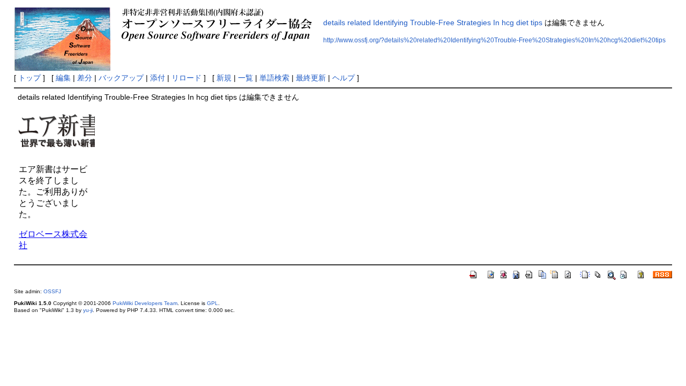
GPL (212, 303)
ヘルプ (343, 77)
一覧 (245, 77)
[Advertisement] (291, 179)
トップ (29, 77)
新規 (224, 77)
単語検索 (274, 77)
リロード (187, 77)
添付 (157, 77)
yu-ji (88, 310)
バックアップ (121, 77)
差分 (84, 77)
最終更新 (311, 77)
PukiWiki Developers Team (145, 303)
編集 (63, 77)
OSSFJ (52, 291)
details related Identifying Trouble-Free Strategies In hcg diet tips (432, 22)
